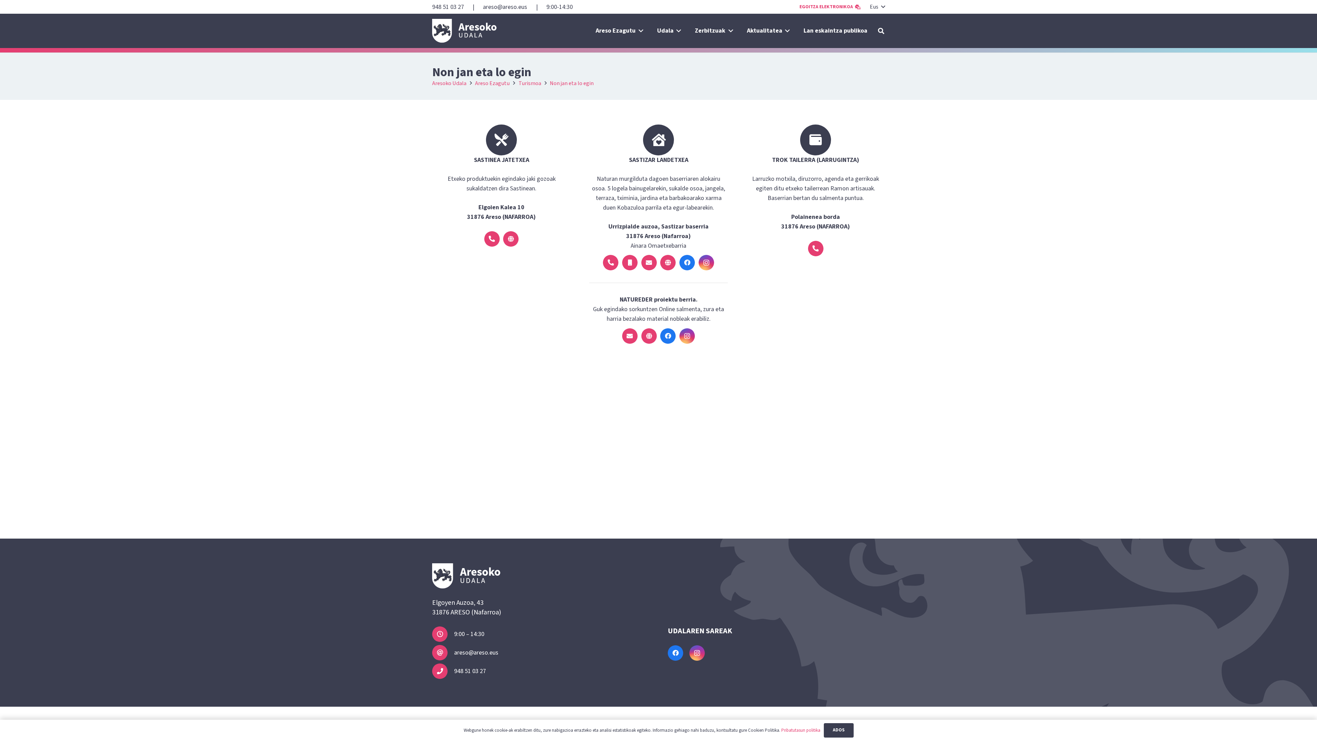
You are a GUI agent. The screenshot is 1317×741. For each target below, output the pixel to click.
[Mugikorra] (630, 262)
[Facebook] (687, 262)
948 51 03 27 (470, 671)
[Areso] (464, 31)
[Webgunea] (511, 239)
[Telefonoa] (492, 239)
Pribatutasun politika (800, 730)
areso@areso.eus (476, 652)
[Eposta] (649, 262)
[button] (877, 6)
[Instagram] (706, 262)
